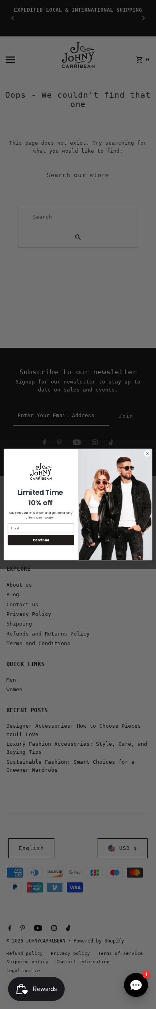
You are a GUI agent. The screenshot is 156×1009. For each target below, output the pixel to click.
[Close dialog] (147, 453)
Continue (41, 540)
